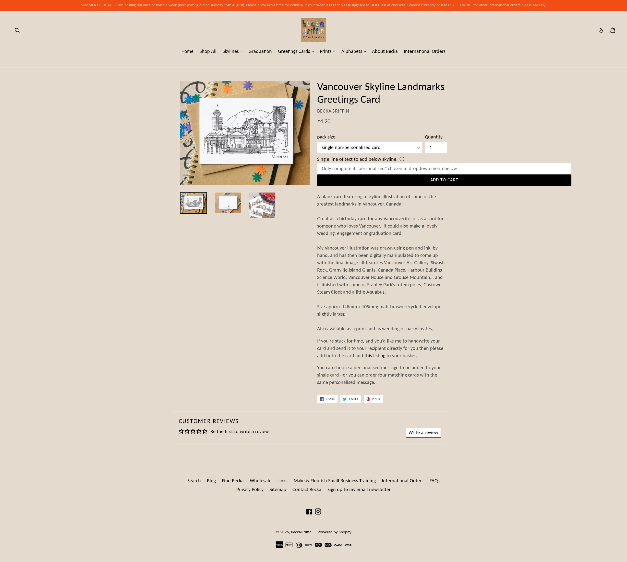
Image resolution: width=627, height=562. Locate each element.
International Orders (425, 51)
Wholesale (260, 481)
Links (282, 481)
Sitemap (278, 489)
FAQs (435, 481)
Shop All (208, 51)
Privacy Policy (250, 489)
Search (194, 481)
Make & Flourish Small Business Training (335, 481)
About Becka (385, 51)
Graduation (260, 51)
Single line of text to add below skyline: (357, 159)
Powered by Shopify (334, 532)
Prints (329, 51)
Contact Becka (306, 489)
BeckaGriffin (301, 532)
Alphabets (354, 51)
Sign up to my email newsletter (359, 489)
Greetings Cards (297, 51)
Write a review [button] (423, 432)
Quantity (434, 137)
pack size (326, 137)
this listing (374, 356)
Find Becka (233, 481)
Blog (211, 481)
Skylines (234, 51)
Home (187, 51)
